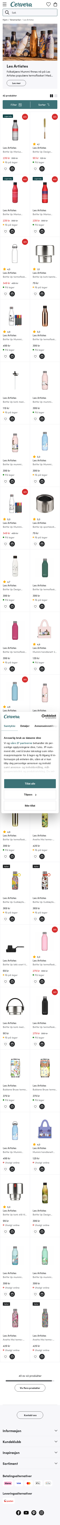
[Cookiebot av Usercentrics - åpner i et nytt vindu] (42, 716)
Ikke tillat (30, 805)
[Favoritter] (48, 4)
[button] (7, 12)
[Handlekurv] (55, 4)
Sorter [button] (42, 104)
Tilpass (28, 794)
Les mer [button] (16, 83)
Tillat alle (30, 783)
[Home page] (21, 6)
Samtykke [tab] (9, 725)
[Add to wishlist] (5, 169)
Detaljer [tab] (25, 725)
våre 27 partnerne (21, 743)
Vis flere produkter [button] (30, 1388)
